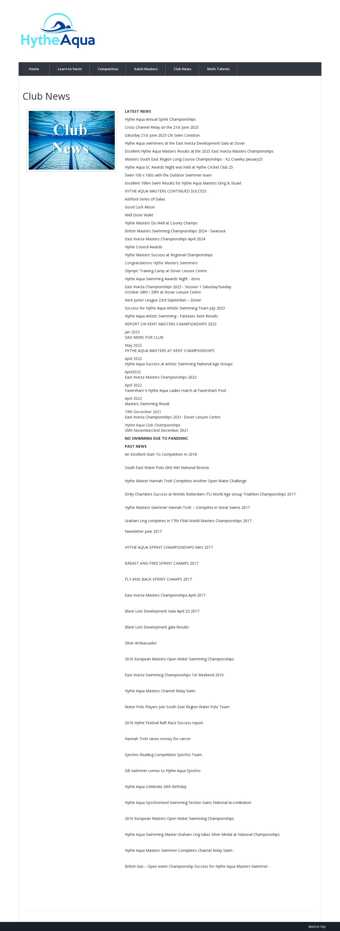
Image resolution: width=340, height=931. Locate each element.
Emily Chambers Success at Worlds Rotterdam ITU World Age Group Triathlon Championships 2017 (210, 494)
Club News (182, 68)
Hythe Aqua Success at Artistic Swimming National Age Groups (179, 363)
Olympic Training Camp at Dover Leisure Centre (166, 270)
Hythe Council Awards (143, 246)
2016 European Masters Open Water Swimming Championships (179, 658)
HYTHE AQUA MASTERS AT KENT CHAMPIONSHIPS (170, 350)
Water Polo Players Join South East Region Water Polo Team (177, 706)
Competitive (108, 68)
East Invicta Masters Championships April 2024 (165, 238)
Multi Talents (218, 68)
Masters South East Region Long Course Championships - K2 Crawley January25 (194, 159)
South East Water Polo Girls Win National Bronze (167, 467)
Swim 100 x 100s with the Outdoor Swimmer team (168, 175)
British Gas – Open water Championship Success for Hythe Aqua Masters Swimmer (197, 866)
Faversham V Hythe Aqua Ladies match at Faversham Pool (175, 390)
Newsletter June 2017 (143, 531)
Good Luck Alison (140, 206)
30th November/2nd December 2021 (156, 430)
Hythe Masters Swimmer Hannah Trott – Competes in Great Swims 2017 (187, 507)
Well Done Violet (139, 214)
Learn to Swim (70, 68)
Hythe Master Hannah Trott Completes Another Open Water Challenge (185, 480)
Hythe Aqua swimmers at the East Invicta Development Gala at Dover (185, 143)
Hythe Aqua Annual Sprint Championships (160, 119)
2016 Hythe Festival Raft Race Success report (164, 722)
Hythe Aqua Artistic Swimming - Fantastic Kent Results (171, 315)
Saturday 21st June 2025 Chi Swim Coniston (162, 135)
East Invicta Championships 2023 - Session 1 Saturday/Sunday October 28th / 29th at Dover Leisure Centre (178, 289)
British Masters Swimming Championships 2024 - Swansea (175, 230)
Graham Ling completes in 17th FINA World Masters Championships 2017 (188, 520)
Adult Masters (146, 68)
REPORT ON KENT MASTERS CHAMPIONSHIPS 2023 (170, 323)
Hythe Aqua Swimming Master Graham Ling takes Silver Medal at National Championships (202, 834)
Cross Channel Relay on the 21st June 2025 (162, 127)
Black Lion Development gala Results (157, 627)
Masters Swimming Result (147, 403)
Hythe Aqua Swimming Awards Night (156, 278)
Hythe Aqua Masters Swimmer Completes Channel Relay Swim (179, 850)
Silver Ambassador (141, 642)
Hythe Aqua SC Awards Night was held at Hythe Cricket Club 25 (179, 167)
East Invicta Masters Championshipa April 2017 (165, 595)
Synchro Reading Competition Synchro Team (163, 754)
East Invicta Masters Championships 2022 (161, 377)
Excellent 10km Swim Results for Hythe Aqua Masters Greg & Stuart (183, 183)
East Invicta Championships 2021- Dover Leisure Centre (172, 417)
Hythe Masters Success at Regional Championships (169, 254)
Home (34, 68)
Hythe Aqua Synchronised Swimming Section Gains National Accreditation (188, 802)
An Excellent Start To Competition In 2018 (161, 454)
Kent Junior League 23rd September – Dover (163, 300)
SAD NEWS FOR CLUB (144, 337)
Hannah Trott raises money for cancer (158, 738)
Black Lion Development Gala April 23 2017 (162, 611)
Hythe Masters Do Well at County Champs (161, 222)
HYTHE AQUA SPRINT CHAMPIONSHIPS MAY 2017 (169, 547)
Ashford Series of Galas (145, 199)
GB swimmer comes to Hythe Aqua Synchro (163, 770)
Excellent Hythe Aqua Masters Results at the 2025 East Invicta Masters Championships (199, 151)
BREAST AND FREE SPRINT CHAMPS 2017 (161, 563)
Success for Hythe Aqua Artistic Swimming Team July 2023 (175, 308)
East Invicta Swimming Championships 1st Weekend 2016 (174, 674)
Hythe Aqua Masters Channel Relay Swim (160, 690)
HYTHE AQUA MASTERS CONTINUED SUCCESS (166, 191)
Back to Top (317, 926)
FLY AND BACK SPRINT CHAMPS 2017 (158, 579)
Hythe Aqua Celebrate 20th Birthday (155, 786)
